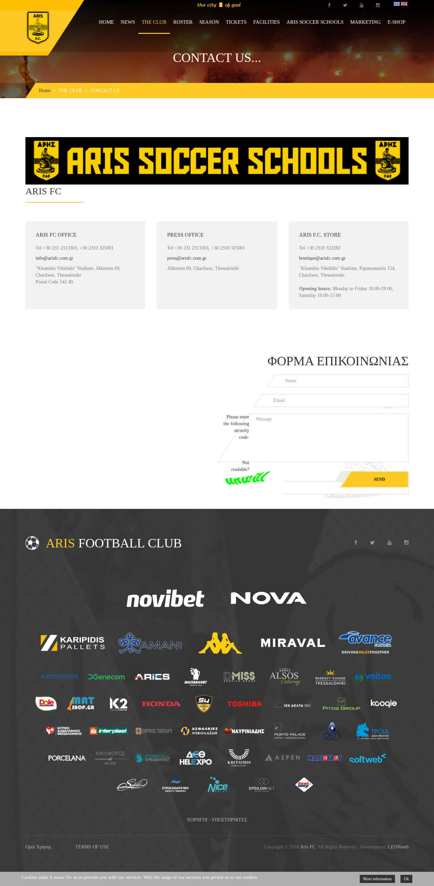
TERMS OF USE (92, 846)
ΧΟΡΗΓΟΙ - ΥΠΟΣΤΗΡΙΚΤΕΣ (217, 819)
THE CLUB (154, 22)
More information (377, 879)
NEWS (128, 22)
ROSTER (183, 22)
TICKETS (236, 22)
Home (45, 90)
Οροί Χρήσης (38, 846)
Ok (406, 879)
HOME (106, 22)
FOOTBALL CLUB (114, 543)
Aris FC (307, 846)
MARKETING (365, 22)
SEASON (209, 22)
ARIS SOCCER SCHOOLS (315, 22)
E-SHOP (396, 22)
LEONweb (398, 846)
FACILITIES (266, 22)
